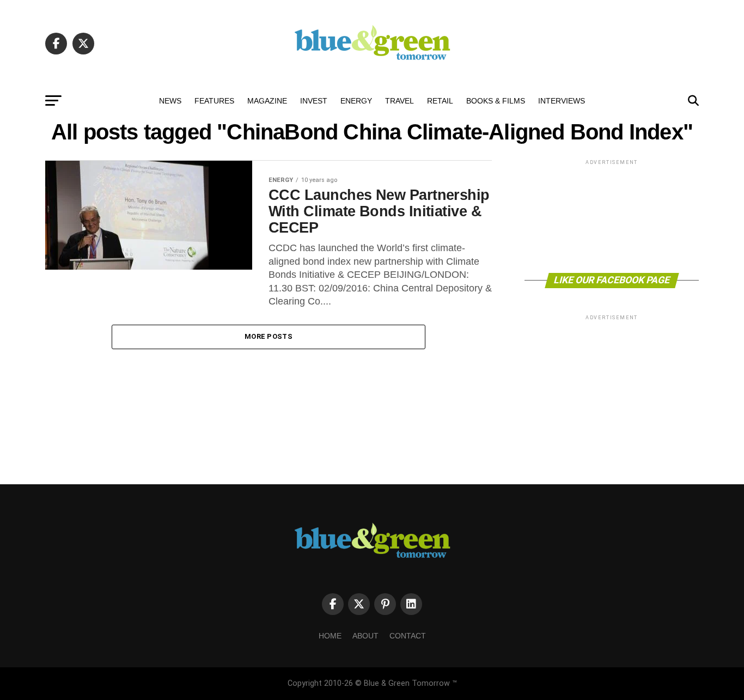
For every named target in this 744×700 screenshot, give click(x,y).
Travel (399, 100)
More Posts (268, 336)
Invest (313, 100)
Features (214, 100)
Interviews (561, 100)
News (170, 100)
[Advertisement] (612, 215)
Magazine (267, 100)
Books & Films (495, 100)
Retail (440, 100)
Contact (407, 635)
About (365, 635)
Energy (356, 100)
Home (330, 635)
